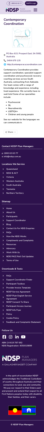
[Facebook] (4, 337)
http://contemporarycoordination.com (24, 64)
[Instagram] (10, 337)
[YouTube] (23, 337)
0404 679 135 (14, 60)
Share (10, 132)
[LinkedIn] (16, 337)
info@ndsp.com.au (12, 156)
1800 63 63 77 (16, 3)
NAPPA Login (31, 3)
